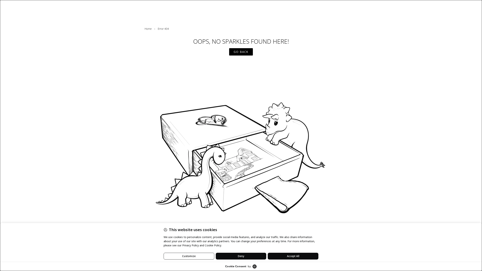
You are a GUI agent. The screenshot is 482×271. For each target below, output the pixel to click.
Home (148, 28)
